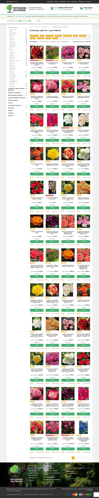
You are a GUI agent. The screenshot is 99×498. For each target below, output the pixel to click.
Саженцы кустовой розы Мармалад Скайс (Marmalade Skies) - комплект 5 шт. (83, 267)
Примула (48, 38)
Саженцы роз (34, 35)
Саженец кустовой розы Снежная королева (83, 131)
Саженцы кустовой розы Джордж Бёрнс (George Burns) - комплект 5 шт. (52, 301)
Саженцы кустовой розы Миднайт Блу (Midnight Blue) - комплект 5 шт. (68, 405)
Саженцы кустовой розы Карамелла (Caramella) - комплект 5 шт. (52, 335)
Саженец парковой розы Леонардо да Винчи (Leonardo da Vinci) (52, 438)
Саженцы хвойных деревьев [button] (80, 16)
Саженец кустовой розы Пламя (37, 165)
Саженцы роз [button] (10, 16)
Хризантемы (50, 35)
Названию (53, 41)
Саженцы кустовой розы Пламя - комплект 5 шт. (83, 301)
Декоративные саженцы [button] (65, 16)
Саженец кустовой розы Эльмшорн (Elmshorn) (68, 97)
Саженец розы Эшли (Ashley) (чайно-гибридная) (52, 97)
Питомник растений (11, 490)
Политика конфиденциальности (14, 494)
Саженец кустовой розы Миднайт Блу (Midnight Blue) (52, 232)
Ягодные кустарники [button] (52, 16)
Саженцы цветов (48, 468)
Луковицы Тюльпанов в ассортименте (52, 198)
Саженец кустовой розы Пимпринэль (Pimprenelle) (52, 165)
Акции (68, 1)
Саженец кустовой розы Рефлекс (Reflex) (83, 63)
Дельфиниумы (67, 35)
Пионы (42, 35)
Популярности (65, 41)
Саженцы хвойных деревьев (51, 479)
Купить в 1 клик (40, 109)
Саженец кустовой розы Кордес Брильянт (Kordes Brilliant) (37, 131)
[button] (88, 15)
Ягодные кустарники (49, 477)
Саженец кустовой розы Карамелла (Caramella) (83, 198)
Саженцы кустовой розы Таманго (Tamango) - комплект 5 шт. (83, 370)
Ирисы (75, 35)
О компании (49, 1)
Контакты (88, 1)
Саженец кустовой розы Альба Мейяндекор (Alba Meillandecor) (83, 165)
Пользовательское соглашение (31, 494)
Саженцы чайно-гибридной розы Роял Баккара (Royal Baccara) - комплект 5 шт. (83, 335)
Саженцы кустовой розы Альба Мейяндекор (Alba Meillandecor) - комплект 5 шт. (67, 371)
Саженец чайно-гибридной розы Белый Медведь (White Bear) (67, 131)
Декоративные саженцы (50, 470)
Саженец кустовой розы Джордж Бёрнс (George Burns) (68, 165)
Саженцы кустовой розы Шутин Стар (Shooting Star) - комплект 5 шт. (37, 370)
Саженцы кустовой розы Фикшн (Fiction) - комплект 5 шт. (52, 370)
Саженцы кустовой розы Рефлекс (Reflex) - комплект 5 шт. (68, 335)
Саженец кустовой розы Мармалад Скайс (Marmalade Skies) (68, 232)
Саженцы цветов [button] (20, 16)
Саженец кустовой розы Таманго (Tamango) (37, 198)
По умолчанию (44, 41)
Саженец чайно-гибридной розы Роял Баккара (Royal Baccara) (36, 63)
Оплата (56, 1)
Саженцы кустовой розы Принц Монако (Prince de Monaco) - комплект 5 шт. (52, 405)
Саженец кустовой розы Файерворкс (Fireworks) (83, 97)
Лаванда (33, 38)
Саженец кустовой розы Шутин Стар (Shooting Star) (68, 199)
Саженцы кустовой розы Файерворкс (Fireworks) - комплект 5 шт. (83, 232)
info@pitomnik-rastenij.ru (72, 478)
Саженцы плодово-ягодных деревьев (51, 474)
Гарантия (74, 1)
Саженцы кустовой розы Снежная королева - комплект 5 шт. (68, 301)
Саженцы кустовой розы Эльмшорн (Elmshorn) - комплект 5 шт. (37, 438)
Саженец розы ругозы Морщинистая (52, 63)
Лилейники (40, 38)
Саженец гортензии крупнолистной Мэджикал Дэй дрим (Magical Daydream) (83, 439)
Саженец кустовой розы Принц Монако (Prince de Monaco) (37, 97)
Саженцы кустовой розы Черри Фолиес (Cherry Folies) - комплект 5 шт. (83, 405)
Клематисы (82, 35)
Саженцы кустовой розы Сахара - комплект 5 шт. (68, 266)
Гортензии (58, 35)
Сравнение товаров (14, 20)
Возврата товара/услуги (46, 494)
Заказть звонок (58, 9)
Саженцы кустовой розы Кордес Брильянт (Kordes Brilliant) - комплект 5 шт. (36, 266)
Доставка (62, 1)
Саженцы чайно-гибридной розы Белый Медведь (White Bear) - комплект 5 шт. (36, 336)
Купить (37, 72)
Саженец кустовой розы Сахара (37, 232)
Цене (58, 41)
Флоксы (55, 38)
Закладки (27, 20)
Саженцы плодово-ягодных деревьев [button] (36, 16)
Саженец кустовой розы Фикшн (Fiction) (68, 63)
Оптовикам (81, 1)
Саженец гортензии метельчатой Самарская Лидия (68, 438)
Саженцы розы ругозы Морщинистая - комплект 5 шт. (52, 266)
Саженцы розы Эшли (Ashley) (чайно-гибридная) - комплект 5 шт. (36, 405)
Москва (15, 1)
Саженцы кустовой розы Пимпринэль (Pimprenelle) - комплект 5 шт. (36, 301)
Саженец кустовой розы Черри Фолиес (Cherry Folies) (52, 131)
